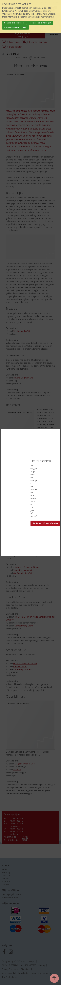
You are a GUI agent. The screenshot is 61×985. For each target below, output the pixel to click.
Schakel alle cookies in (14, 23)
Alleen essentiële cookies (15, 27)
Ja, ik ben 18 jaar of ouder (45, 523)
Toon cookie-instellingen (40, 23)
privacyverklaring (45, 16)
